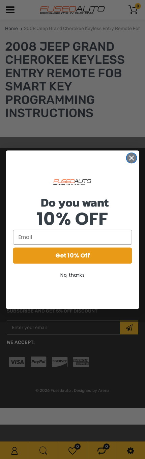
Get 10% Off (72, 255)
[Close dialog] (131, 158)
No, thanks (72, 274)
